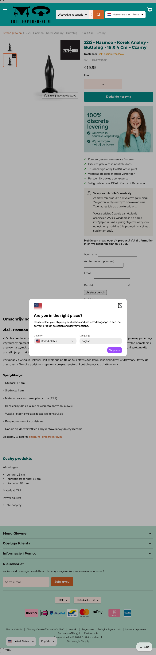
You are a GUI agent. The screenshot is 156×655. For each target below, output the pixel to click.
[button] (120, 305)
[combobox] (46, 341)
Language (85, 335)
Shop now (115, 350)
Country (38, 335)
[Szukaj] (98, 14)
